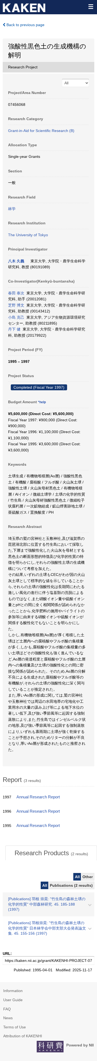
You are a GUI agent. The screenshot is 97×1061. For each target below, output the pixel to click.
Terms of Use (14, 1027)
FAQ (7, 1009)
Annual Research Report (38, 797)
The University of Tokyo (28, 235)
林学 (12, 209)
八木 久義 (16, 261)
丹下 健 (14, 329)
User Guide (13, 1000)
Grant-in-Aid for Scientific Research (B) (41, 130)
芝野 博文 (16, 305)
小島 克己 (16, 317)
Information (13, 991)
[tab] (51, 853)
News (8, 1018)
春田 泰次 (16, 293)
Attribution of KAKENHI (22, 1036)
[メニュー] (90, 6)
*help (42, 402)
